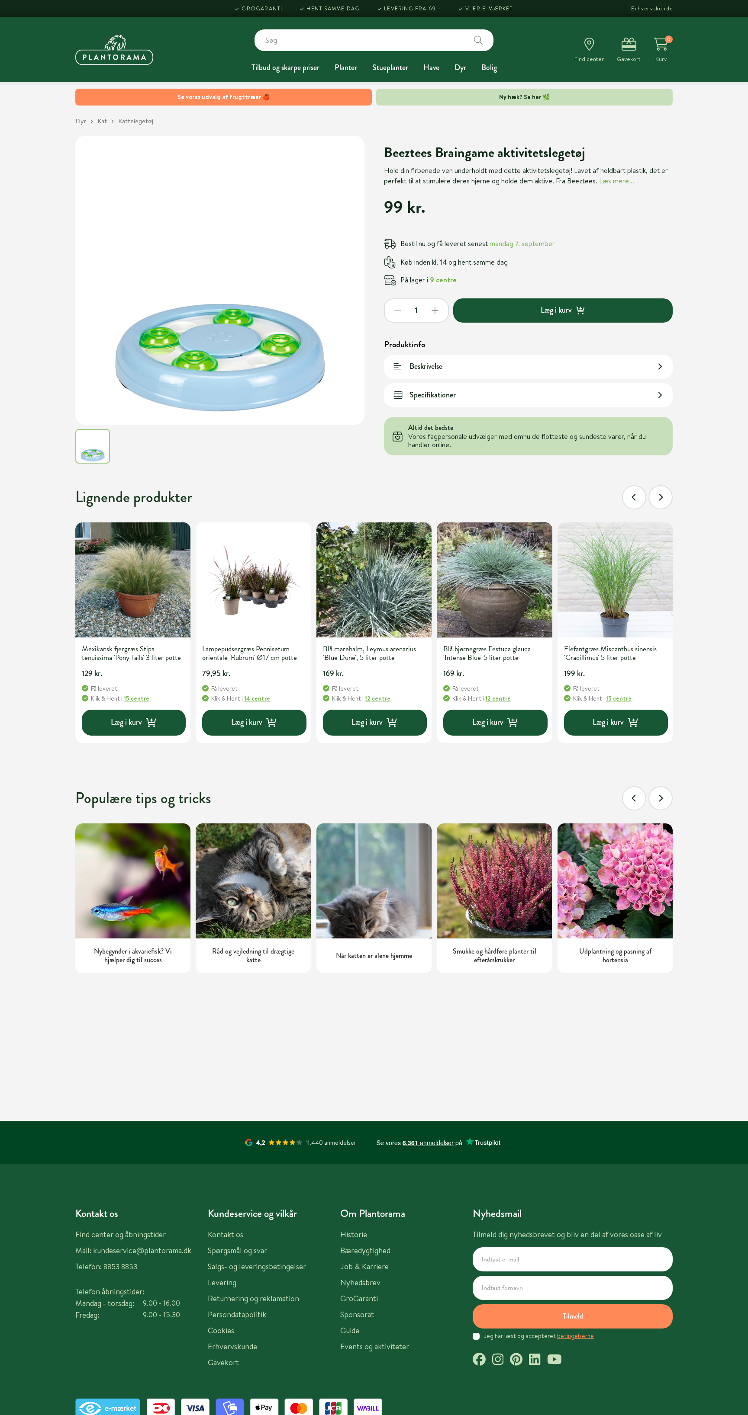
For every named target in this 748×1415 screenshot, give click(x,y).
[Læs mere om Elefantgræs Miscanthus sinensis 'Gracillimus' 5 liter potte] (615, 579)
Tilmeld (573, 1316)
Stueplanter (390, 67)
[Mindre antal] (398, 310)
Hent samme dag (333, 8)
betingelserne (575, 1336)
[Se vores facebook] (479, 1360)
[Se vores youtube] (554, 1360)
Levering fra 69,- (412, 8)
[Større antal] (435, 310)
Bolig (489, 67)
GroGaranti (262, 8)
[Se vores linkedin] (534, 1360)
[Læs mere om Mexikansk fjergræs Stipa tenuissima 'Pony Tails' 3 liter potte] (132, 579)
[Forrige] (634, 497)
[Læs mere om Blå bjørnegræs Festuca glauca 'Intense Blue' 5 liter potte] (494, 579)
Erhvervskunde (652, 8)
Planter (346, 67)
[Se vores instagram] (497, 1360)
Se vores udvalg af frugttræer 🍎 (223, 97)
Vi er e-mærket (489, 8)
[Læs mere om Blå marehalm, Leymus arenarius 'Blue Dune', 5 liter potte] (374, 579)
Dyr (460, 67)
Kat (102, 120)
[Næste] (660, 497)
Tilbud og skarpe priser (285, 67)
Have (431, 67)
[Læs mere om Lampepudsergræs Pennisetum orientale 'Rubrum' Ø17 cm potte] (253, 579)
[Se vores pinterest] (516, 1360)
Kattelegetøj (135, 120)
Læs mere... (616, 181)
